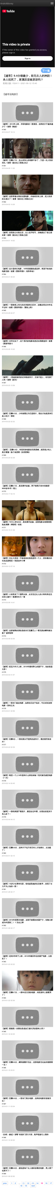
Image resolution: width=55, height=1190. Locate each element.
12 (28, 1183)
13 (33, 1183)
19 (26, 1185)
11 (24, 1183)
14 (37, 1183)
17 (51, 1183)
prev (5, 1183)
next (33, 1185)
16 (46, 1183)
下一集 (46, 70)
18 (21, 1185)
